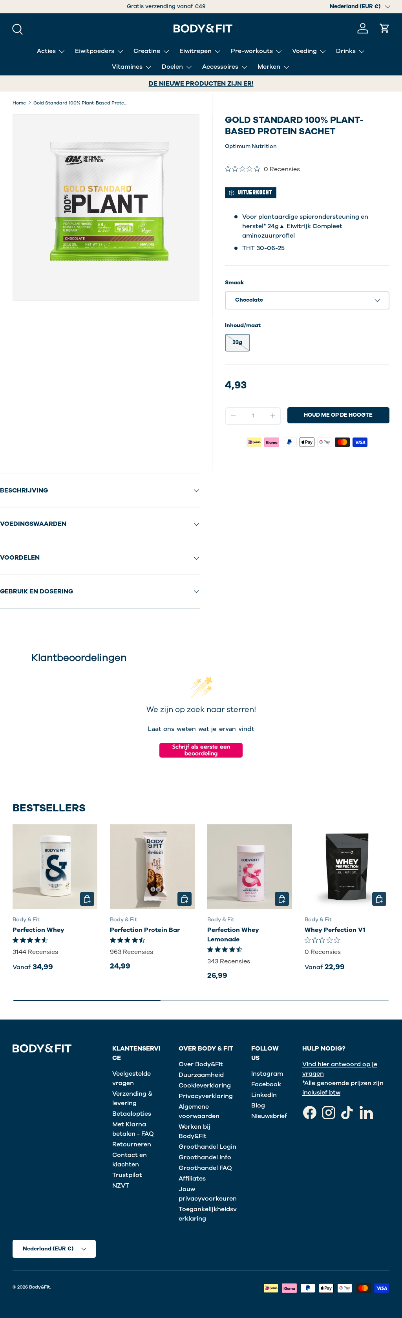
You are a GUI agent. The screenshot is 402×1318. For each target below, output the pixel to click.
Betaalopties (131, 1113)
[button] (384, 28)
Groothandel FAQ (205, 1168)
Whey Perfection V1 (335, 930)
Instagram (267, 1073)
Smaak (234, 282)
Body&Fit (39, 1287)
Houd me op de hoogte (338, 415)
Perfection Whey (38, 930)
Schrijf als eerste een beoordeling (201, 750)
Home (19, 103)
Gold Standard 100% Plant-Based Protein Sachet (80, 103)
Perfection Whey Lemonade (233, 935)
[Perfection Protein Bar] (152, 866)
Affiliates (192, 1178)
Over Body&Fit (201, 1064)
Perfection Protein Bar (145, 930)
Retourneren (131, 1144)
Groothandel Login (207, 1146)
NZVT (120, 1185)
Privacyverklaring (206, 1096)
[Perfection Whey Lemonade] (249, 866)
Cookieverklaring (205, 1085)
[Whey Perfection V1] (347, 866)
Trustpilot (127, 1175)
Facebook (266, 1084)
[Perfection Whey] (55, 866)
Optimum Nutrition (251, 146)
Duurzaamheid (201, 1075)
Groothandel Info (205, 1157)
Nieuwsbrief (269, 1116)
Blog (258, 1105)
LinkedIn (264, 1095)
